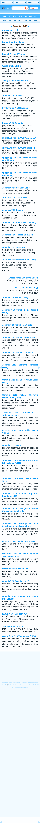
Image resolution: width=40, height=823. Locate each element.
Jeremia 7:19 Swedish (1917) (15, 581)
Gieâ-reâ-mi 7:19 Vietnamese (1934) (19, 636)
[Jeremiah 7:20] (37, 372)
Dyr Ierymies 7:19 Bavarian (15, 108)
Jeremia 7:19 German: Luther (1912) (19, 352)
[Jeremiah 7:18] (3, 372)
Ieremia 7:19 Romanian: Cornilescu (19, 541)
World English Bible (11, 66)
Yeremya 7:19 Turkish (12, 626)
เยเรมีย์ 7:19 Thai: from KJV (14, 614)
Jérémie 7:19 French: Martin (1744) (18, 325)
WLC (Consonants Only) (26, 288)
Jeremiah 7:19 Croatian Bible (16, 188)
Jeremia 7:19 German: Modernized (18, 337)
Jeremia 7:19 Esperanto (13, 247)
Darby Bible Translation (13, 42)
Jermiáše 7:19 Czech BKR (14, 197)
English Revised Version (13, 54)
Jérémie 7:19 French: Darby (15, 297)
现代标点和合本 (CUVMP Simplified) (18, 148)
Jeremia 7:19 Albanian (12, 95)
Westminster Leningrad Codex (23, 278)
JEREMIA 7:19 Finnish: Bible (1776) (19, 260)
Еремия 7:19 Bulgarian (13, 123)
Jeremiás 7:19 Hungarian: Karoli (17, 235)
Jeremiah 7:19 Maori (11, 445)
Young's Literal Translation (15, 80)
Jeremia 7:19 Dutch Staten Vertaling (19, 222)
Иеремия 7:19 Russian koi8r (15, 569)
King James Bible (10, 30)
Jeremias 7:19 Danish (12, 210)
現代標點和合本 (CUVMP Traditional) (19, 138)
